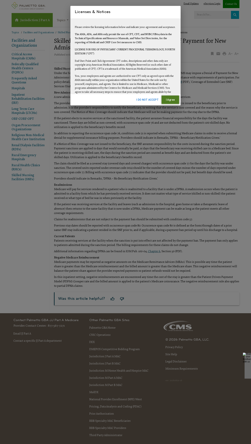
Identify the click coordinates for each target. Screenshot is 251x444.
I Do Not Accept (147, 99)
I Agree (170, 99)
